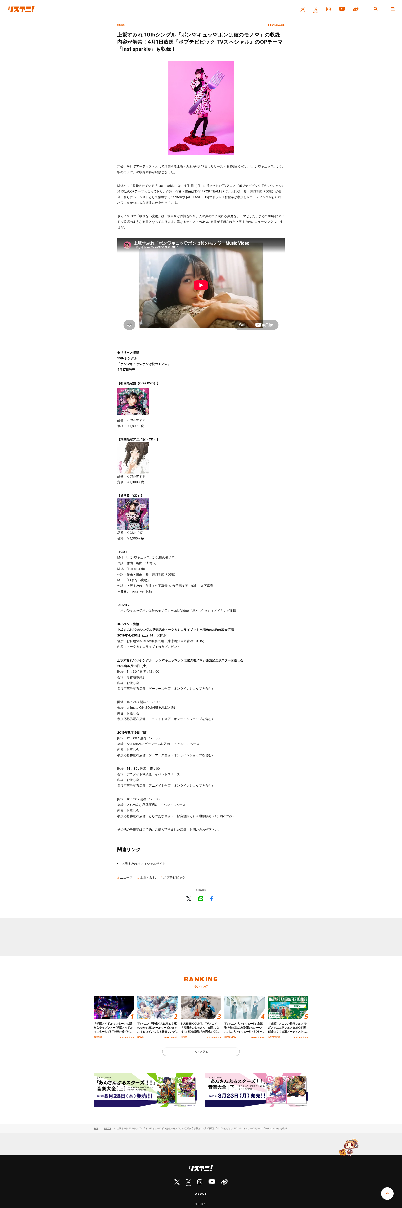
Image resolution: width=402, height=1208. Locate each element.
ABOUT (201, 1193)
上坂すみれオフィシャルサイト (144, 864)
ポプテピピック (174, 877)
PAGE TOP (387, 1193)
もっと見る (201, 1051)
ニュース (126, 877)
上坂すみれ (148, 877)
